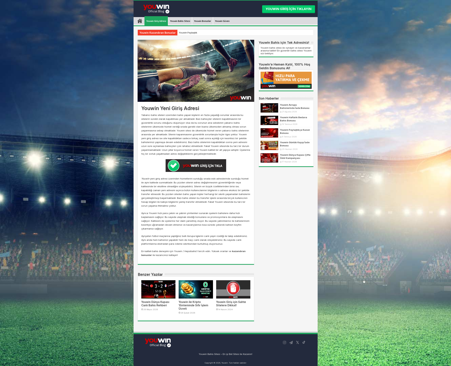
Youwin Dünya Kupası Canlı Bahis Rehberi (155, 303)
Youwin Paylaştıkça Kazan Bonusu (198, 32)
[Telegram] (291, 342)
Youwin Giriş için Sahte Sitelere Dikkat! (231, 303)
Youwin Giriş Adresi (156, 21)
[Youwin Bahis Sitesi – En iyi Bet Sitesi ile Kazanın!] (157, 8)
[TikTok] (304, 342)
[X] (297, 342)
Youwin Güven (222, 21)
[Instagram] (284, 342)
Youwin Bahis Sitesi (180, 21)
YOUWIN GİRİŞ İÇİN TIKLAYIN (288, 9)
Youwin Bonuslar (202, 21)
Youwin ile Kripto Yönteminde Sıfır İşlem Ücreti (193, 305)
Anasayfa (139, 20)
